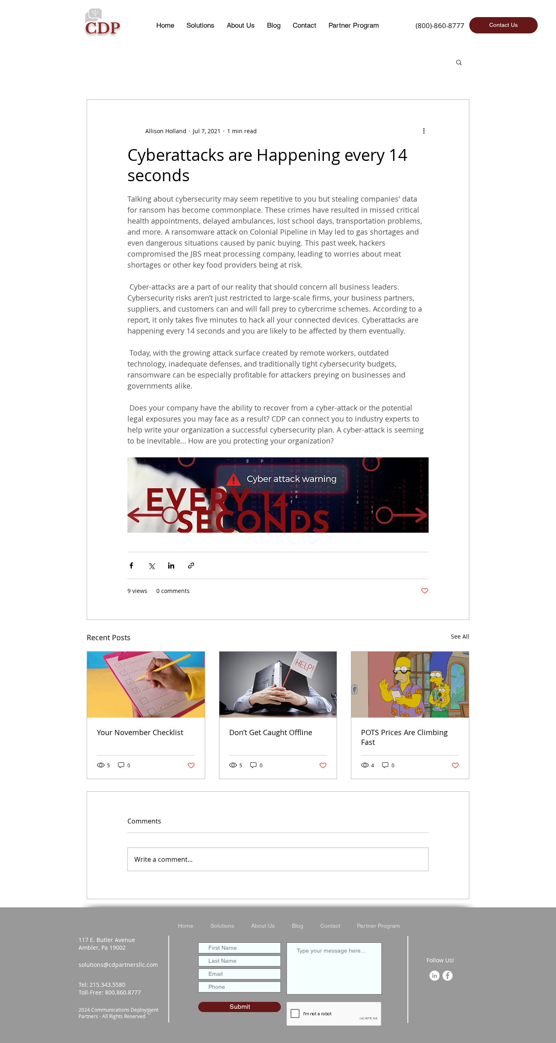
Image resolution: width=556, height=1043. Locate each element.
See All (460, 636)
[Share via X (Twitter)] (151, 565)
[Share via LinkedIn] (171, 565)
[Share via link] (191, 565)
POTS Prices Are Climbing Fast (404, 737)
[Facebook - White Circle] (447, 976)
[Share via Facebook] (131, 565)
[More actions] (424, 131)
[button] (459, 62)
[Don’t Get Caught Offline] (278, 685)
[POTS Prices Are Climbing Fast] (410, 685)
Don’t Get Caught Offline (270, 732)
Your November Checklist (140, 732)
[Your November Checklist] (146, 685)
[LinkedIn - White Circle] (434, 976)
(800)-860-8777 (440, 25)
